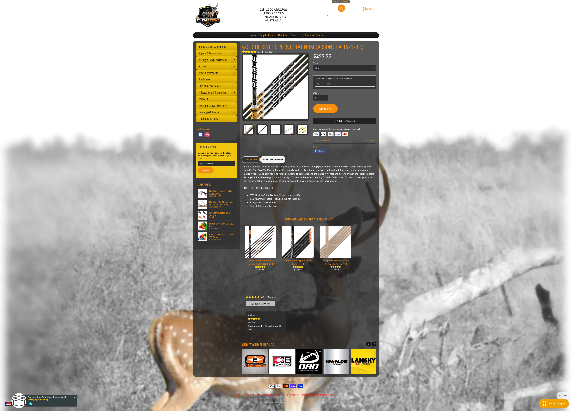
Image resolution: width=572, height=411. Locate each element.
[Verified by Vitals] (30, 403)
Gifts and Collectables (218, 86)
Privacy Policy (290, 394)
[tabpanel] (309, 187)
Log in (335, 2)
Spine (316, 63)
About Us (282, 35)
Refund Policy (308, 394)
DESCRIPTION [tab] (250, 159)
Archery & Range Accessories (218, 60)
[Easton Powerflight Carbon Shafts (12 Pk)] (298, 242)
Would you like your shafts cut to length (334, 78)
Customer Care (314, 35)
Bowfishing (204, 79)
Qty (315, 93)
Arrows (218, 67)
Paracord (203, 99)
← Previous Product (321, 140)
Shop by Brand (266, 35)
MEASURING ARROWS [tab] (273, 159)
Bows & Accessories (218, 73)
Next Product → (370, 140)
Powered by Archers (286, 405)
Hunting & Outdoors (218, 112)
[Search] (341, 8)
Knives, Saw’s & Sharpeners (218, 93)
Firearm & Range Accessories (213, 106)
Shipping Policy (326, 394)
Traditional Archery (208, 119)
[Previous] (368, 344)
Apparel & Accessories (218, 53)
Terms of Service (271, 394)
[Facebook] (200, 134)
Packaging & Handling (38, 399)
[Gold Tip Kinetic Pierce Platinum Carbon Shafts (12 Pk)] (249, 129)
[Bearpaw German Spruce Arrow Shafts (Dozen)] (335, 242)
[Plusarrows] (208, 15)
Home (253, 35)
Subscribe (206, 170)
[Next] (374, 344)
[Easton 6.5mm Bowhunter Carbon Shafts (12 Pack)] (260, 242)
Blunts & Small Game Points (213, 47)
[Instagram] (207, 134)
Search (241, 394)
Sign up (345, 2)
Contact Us (296, 35)
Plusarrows (285, 402)
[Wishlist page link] (326, 14)
